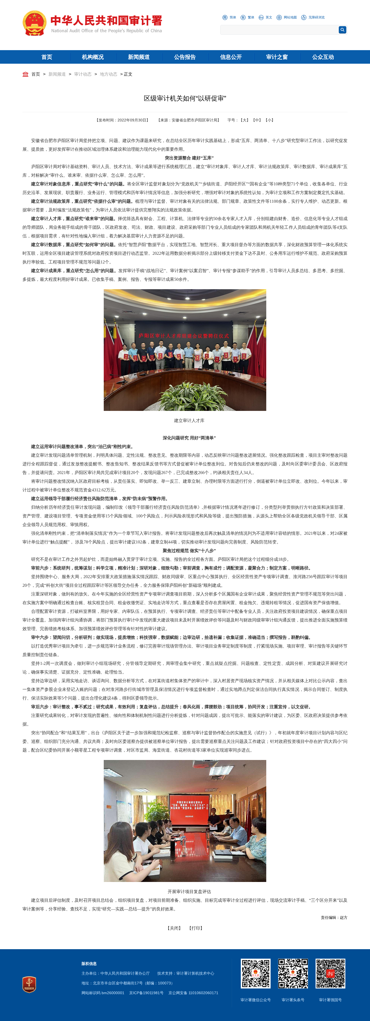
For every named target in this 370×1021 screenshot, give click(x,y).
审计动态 (83, 74)
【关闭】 (174, 928)
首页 (35, 74)
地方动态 (108, 74)
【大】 (244, 120)
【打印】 (196, 928)
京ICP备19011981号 (146, 993)
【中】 (257, 120)
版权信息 (89, 963)
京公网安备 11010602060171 (193, 993)
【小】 (269, 120)
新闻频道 (57, 74)
